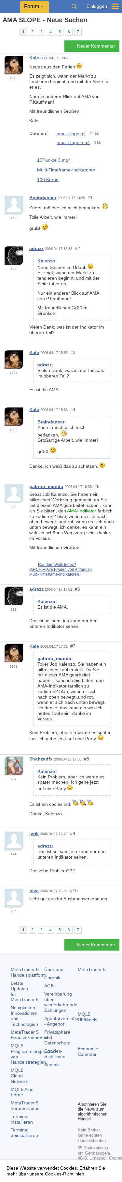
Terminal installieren (22, 1119)
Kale (34, 57)
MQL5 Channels (87, 1017)
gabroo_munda (46, 486)
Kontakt (52, 1064)
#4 (72, 409)
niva (34, 890)
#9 (72, 833)
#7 (72, 646)
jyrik (34, 833)
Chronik (52, 977)
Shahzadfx (41, 758)
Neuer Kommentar (96, 46)
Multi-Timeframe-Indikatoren (66, 169)
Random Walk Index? (57, 564)
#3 (72, 352)
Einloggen (97, 6)
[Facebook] (82, 1085)
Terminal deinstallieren (24, 1132)
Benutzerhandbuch (30, 1034)
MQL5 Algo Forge (22, 1092)
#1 (90, 197)
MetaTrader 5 (92, 969)
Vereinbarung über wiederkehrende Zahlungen (60, 1002)
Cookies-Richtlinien (54, 1053)
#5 (97, 486)
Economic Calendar (88, 1051)
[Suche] (74, 6)
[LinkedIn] (92, 1095)
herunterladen (25, 1105)
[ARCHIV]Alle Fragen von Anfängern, (61, 569)
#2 (77, 248)
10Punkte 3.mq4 (54, 160)
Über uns (53, 969)
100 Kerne (48, 179)
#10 (74, 890)
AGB (49, 985)
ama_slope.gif (71, 133)
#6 (77, 589)
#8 (86, 758)
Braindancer (42, 197)
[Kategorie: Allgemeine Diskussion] (12, 31)
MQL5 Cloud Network (19, 1076)
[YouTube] (82, 1095)
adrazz (36, 248)
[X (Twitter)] (102, 1085)
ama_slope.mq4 (73, 142)
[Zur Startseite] (5, 31)
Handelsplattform (28, 972)
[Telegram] (92, 1085)
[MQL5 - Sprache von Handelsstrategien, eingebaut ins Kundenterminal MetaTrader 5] (10, 6)
